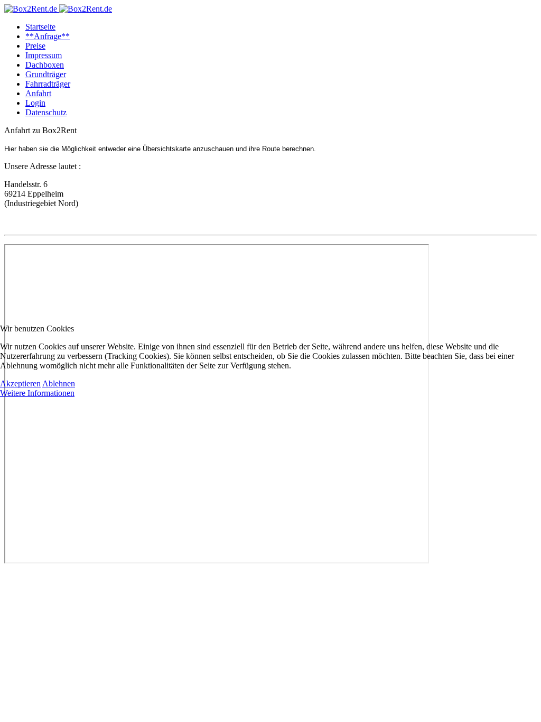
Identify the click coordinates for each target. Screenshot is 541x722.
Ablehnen (58, 383)
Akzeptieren (20, 383)
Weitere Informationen (37, 392)
